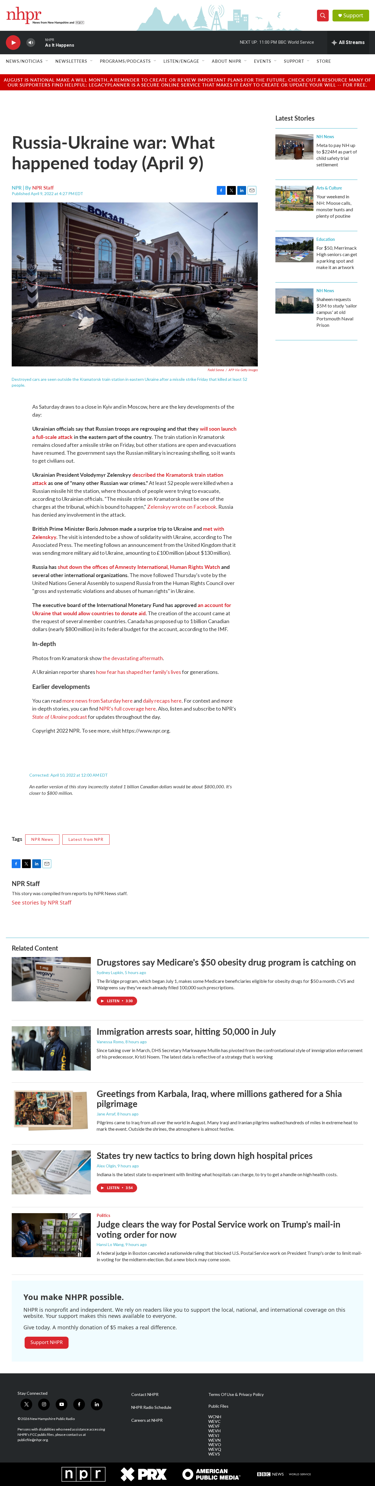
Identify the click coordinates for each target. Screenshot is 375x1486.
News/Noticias (24, 61)
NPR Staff (43, 187)
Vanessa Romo (110, 1041)
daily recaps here (162, 700)
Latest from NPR (86, 839)
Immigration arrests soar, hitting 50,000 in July (186, 1031)
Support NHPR (46, 1342)
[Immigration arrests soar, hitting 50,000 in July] (51, 1048)
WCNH (214, 1416)
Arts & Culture (329, 188)
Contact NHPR (144, 1394)
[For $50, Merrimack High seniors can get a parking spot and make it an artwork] (294, 249)
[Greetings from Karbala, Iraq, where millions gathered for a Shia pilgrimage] (51, 1110)
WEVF (214, 1426)
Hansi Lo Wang (110, 1244)
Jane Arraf (106, 1113)
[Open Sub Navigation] (47, 61)
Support (353, 15)
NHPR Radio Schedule (151, 1407)
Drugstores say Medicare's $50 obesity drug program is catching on (226, 962)
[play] (13, 42)
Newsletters (71, 61)
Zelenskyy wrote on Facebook (181, 506)
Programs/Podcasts (125, 61)
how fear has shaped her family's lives (138, 672)
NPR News (42, 839)
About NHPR (226, 61)
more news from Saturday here (97, 700)
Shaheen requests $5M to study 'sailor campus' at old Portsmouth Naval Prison (336, 312)
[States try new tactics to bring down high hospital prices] (51, 1172)
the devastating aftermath (133, 658)
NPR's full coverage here (127, 708)
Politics (103, 1215)
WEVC (214, 1421)
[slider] (40, 42)
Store (324, 61)
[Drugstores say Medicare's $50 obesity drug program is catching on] (51, 979)
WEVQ (214, 1449)
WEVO (214, 1444)
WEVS (214, 1454)
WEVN (214, 1440)
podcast (59, 717)
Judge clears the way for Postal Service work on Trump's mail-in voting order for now (218, 1229)
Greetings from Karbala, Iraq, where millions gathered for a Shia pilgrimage (219, 1098)
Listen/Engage (181, 61)
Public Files (218, 1406)
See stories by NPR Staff (41, 902)
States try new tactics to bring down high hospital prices (205, 1155)
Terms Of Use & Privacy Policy (236, 1394)
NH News (325, 136)
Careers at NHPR (147, 1420)
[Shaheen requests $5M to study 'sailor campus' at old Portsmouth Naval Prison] (294, 301)
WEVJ (213, 1435)
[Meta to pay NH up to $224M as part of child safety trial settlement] (294, 147)
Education (325, 239)
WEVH (214, 1430)
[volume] (31, 42)
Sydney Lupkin (110, 972)
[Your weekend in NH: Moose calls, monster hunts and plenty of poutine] (294, 198)
